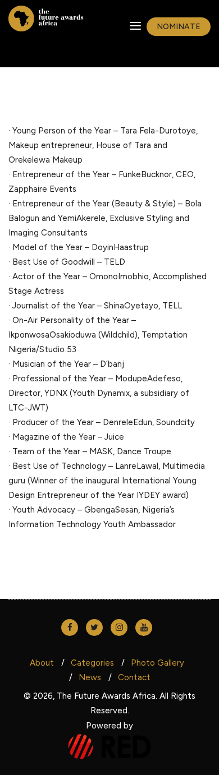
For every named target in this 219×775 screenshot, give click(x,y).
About (42, 663)
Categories (92, 663)
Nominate (178, 26)
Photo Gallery (157, 663)
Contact (134, 677)
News (90, 677)
